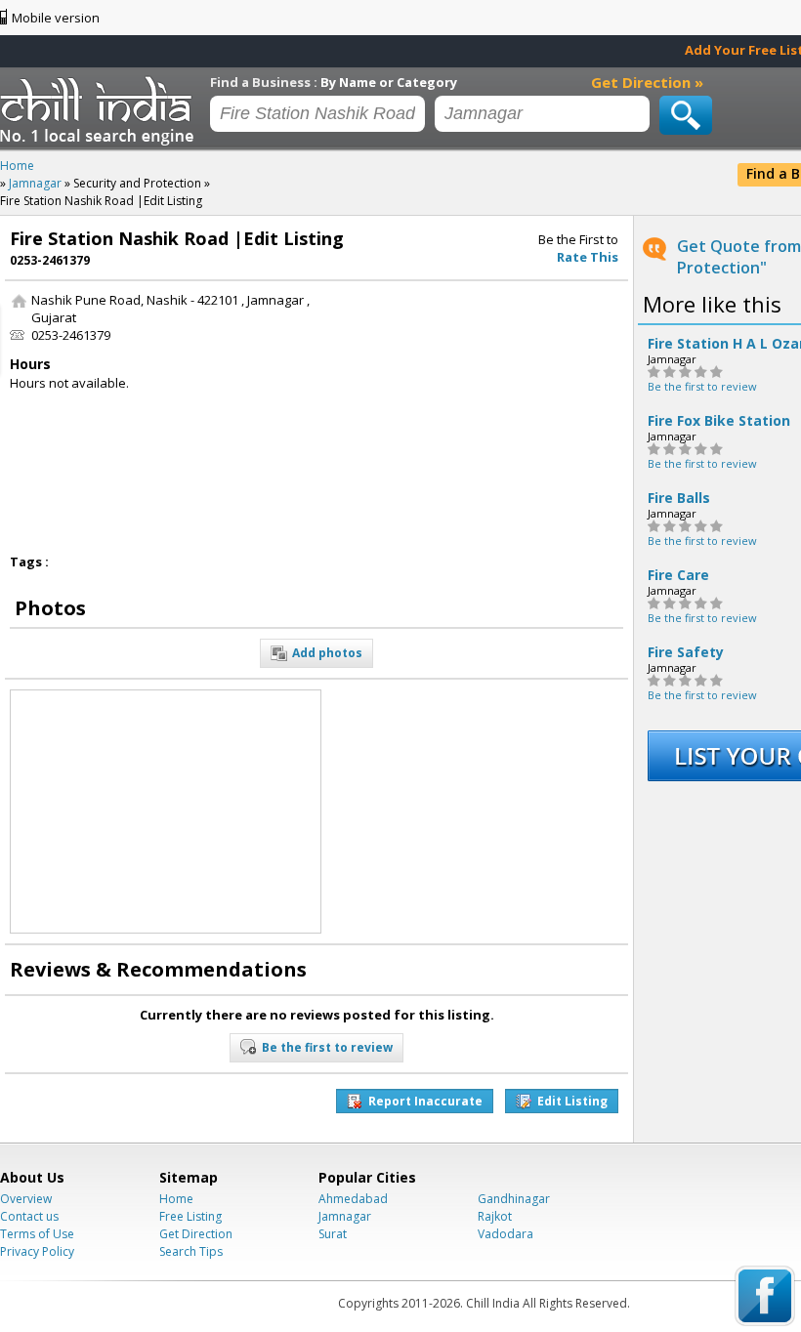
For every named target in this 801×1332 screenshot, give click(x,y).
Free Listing (190, 1216)
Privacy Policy (37, 1251)
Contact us (29, 1216)
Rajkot (495, 1216)
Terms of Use (37, 1234)
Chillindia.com (100, 110)
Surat (332, 1234)
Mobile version (56, 17)
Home (176, 1198)
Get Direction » (647, 82)
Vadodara (505, 1234)
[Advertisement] (476, 413)
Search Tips (191, 1251)
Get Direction (195, 1234)
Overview (26, 1198)
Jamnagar (344, 1216)
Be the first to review (702, 386)
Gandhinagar (514, 1198)
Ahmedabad (353, 1198)
